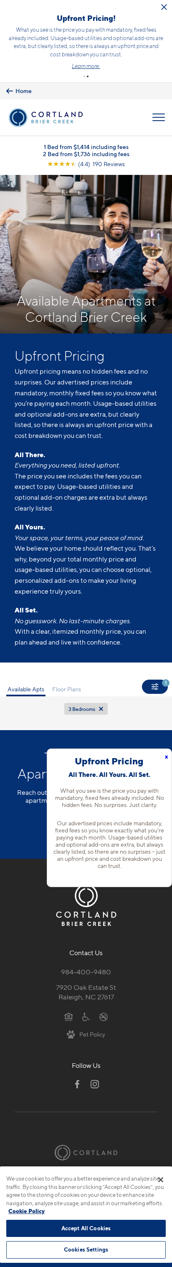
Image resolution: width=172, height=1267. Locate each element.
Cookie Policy (26, 1211)
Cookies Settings (86, 1249)
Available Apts (26, 686)
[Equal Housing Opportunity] (68, 1013)
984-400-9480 (86, 969)
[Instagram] (94, 1081)
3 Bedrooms (81, 706)
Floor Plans (66, 686)
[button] (84, 73)
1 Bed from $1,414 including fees (86, 143)
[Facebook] (77, 1081)
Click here (78, 41)
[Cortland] (86, 1150)
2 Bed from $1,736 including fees (86, 150)
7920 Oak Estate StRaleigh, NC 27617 (86, 989)
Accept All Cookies (86, 1228)
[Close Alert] (135, 7)
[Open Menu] (158, 115)
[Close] (161, 1180)
